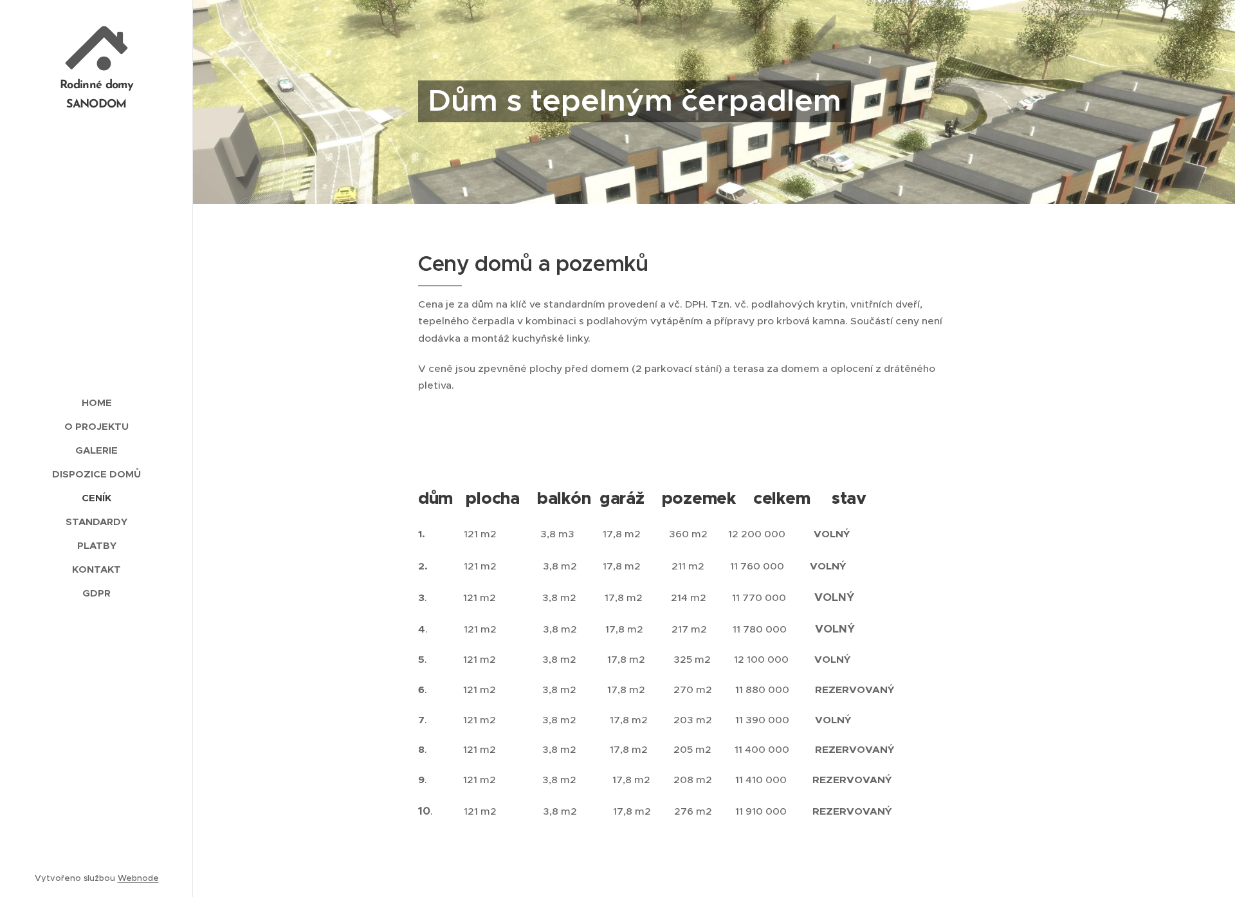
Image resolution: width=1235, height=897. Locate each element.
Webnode (138, 878)
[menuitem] (96, 402)
